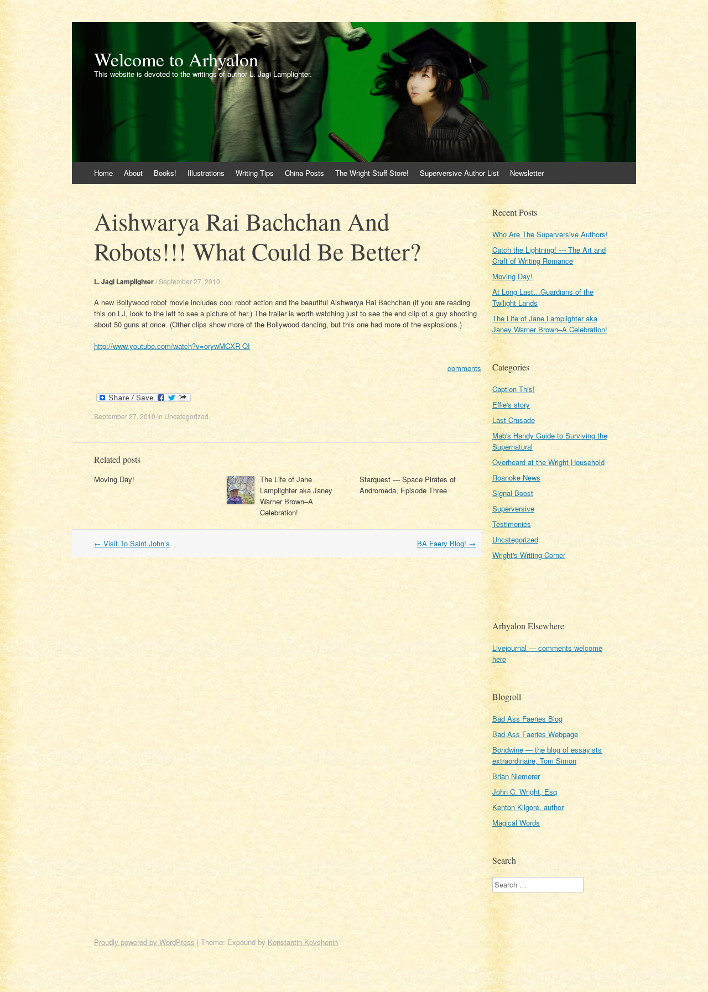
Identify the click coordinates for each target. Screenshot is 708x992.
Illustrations (206, 173)
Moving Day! (114, 479)
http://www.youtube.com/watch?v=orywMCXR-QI (172, 346)
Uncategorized (186, 416)
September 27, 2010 (189, 281)
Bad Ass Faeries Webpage (535, 734)
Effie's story (511, 404)
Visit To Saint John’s (132, 543)
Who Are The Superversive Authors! (550, 234)
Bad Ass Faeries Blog (527, 718)
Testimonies (511, 524)
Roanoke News (516, 477)
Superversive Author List (459, 173)
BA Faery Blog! (446, 543)
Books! (165, 173)
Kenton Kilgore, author (528, 807)
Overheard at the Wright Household (548, 462)
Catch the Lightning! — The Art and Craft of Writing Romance (549, 255)
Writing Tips (255, 173)
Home (103, 173)
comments (464, 368)
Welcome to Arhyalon (176, 59)
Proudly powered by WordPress (144, 942)
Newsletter (527, 173)
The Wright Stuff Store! (372, 173)
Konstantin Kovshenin (303, 942)
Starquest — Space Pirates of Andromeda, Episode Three (408, 484)
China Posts (304, 173)
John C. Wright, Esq (524, 791)
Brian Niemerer (516, 776)
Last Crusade (513, 420)
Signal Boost (512, 493)
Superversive (513, 508)
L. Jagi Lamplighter (124, 281)
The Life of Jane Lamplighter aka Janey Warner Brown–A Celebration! (296, 496)
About (133, 173)
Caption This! (513, 389)
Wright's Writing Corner (528, 555)
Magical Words (516, 822)
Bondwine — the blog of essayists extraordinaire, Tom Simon (547, 755)
